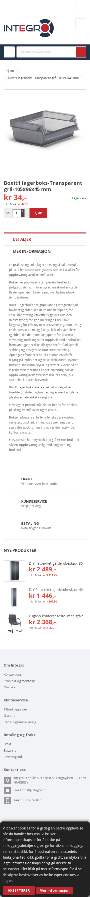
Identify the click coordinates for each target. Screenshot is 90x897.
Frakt (26, 478)
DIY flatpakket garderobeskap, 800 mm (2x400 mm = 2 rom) (57, 563)
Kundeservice (34, 501)
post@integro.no (34, 790)
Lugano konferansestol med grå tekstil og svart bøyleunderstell (57, 616)
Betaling (30, 523)
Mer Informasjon (55, 890)
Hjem (10, 71)
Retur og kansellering (20, 722)
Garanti (9, 715)
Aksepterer (19, 890)
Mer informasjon (32, 251)
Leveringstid (13, 756)
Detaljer (22, 239)
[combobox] (51, 51)
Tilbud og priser (15, 709)
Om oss (9, 687)
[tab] (45, 239)
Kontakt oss (13, 674)
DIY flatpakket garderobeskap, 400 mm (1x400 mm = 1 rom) (57, 589)
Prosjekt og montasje (20, 681)
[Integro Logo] (29, 23)
